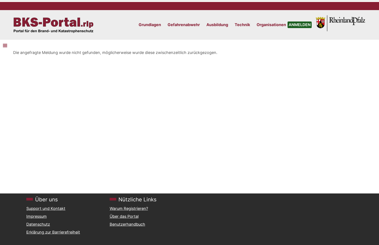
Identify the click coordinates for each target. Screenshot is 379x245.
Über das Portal (124, 216)
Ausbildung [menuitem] (217, 24)
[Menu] (5, 46)
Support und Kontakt (45, 208)
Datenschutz (38, 224)
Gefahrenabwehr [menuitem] (184, 24)
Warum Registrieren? (129, 208)
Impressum (36, 216)
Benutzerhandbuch (127, 224)
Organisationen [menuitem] (271, 24)
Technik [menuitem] (242, 24)
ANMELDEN (300, 24)
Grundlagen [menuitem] (150, 24)
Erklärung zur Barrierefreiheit (53, 232)
